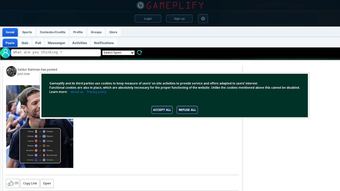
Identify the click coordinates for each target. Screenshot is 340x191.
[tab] (10, 32)
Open (47, 183)
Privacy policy (97, 92)
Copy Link (30, 183)
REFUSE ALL (187, 110)
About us (77, 92)
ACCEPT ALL (162, 110)
